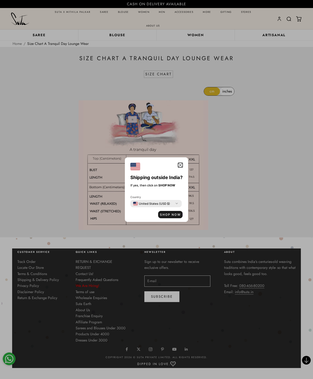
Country (135, 197)
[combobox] (151, 203)
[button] (180, 165)
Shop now (170, 214)
